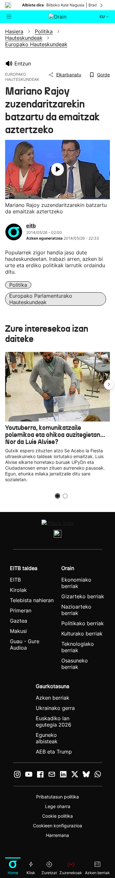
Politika (18, 285)
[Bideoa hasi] (57, 169)
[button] (109, 384)
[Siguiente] (101, 5)
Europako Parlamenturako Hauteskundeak (40, 299)
